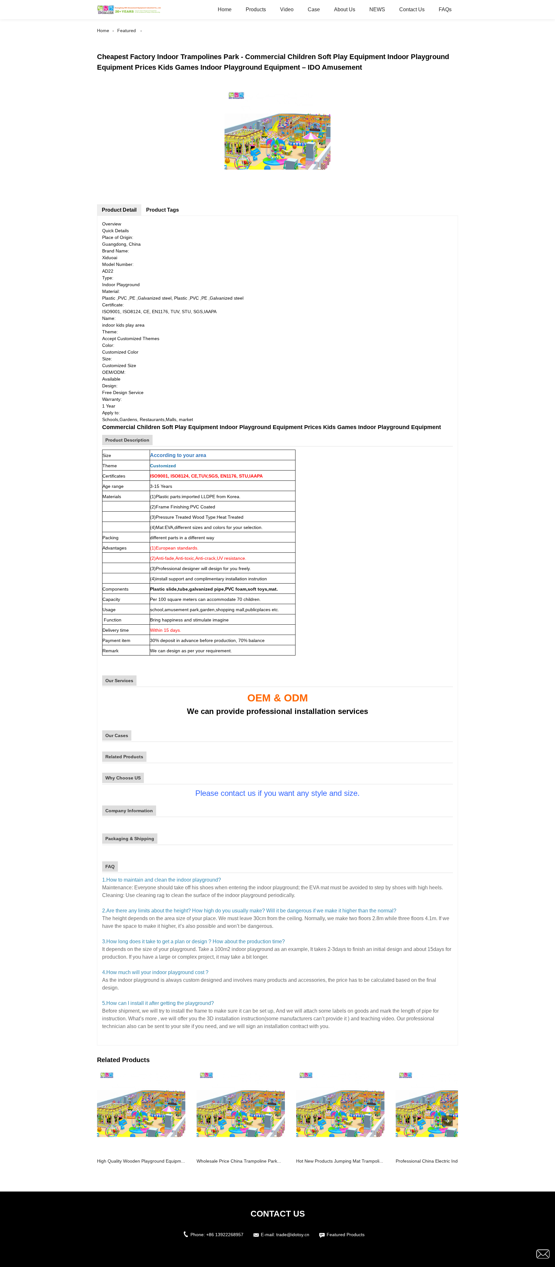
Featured (126, 30)
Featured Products (346, 1234)
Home (225, 9)
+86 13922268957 (224, 1234)
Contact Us (412, 9)
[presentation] (447, 1120)
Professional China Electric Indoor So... (435, 1161)
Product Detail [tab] (119, 210)
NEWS (377, 9)
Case (314, 9)
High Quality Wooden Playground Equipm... (141, 1161)
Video (287, 9)
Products (256, 9)
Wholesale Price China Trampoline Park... (239, 1161)
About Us (344, 9)
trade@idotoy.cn (292, 1234)
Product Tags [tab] (162, 210)
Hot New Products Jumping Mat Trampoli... (339, 1161)
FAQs (445, 9)
